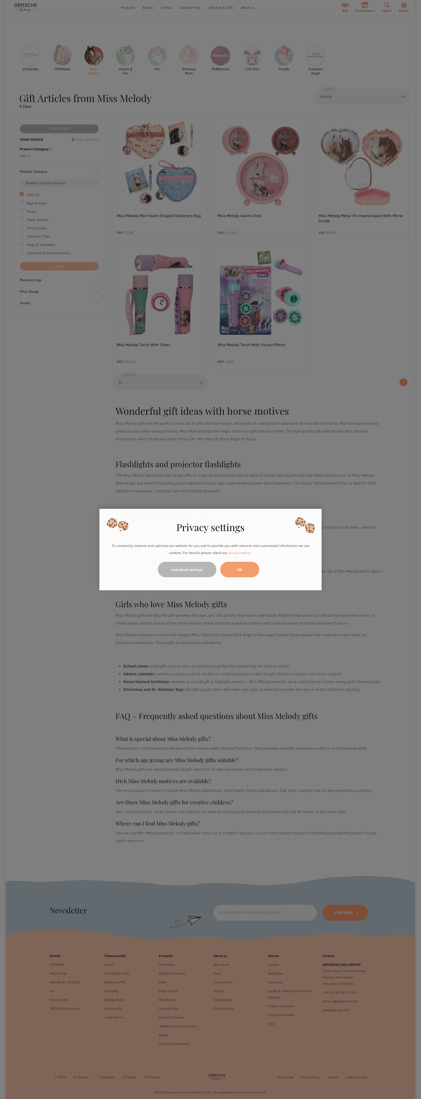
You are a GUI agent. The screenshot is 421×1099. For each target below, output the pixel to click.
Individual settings (187, 569)
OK (239, 569)
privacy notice (239, 553)
